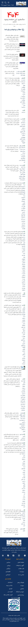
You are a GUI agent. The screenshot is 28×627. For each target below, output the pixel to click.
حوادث (22, 586)
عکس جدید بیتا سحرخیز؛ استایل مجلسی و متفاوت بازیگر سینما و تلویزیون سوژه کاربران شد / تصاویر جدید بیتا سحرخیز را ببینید (12, 113)
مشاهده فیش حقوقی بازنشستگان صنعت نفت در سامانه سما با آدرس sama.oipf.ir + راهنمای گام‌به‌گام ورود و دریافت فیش (12, 415)
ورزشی (8, 565)
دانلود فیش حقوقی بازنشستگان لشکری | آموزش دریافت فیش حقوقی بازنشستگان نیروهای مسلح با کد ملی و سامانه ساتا (11, 38)
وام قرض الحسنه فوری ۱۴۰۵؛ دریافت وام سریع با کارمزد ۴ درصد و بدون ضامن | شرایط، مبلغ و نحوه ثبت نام (11, 531)
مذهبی (22, 589)
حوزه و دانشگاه (20, 592)
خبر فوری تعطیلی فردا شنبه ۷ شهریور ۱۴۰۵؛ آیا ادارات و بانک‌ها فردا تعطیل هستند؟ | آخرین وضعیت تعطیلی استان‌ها (11, 57)
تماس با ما (21, 575)
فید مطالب (21, 569)
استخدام (10, 582)
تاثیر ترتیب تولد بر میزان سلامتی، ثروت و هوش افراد (9, 73)
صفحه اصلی (21, 562)
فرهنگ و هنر (20, 582)
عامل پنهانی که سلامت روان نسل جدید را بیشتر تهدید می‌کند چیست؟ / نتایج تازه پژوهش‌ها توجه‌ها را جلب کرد (11, 148)
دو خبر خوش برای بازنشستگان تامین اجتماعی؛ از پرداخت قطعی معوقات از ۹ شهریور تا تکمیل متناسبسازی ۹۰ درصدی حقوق (11, 437)
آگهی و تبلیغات (20, 565)
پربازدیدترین (21, 595)
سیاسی (8, 562)
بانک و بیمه (9, 585)
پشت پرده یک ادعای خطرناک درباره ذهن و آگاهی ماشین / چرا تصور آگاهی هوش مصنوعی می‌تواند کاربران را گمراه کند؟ (11, 168)
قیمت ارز (10, 592)
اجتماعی (8, 575)
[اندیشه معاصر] (21, 3)
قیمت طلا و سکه (8, 595)
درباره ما (22, 572)
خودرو (10, 589)
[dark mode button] (8, 2)
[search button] (5, 2)
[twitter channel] (25, 555)
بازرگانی (8, 569)
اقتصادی (8, 572)
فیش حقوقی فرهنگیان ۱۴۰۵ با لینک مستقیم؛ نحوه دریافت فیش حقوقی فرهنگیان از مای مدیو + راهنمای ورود (11, 65)
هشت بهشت (10, 615)
